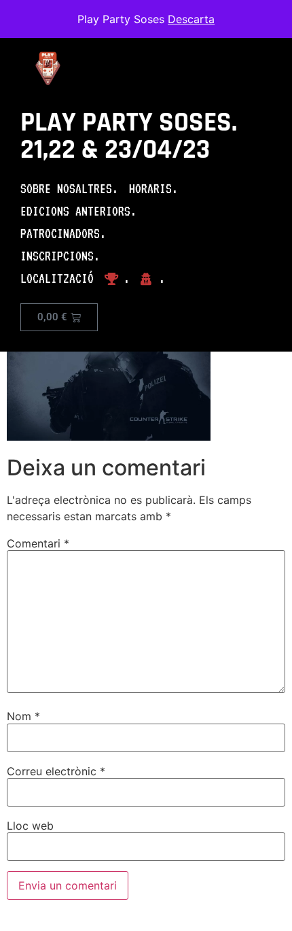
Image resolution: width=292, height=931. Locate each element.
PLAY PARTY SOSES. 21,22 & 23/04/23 (128, 136)
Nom (23, 716)
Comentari (38, 543)
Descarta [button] (191, 19)
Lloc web (30, 825)
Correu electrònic (56, 771)
